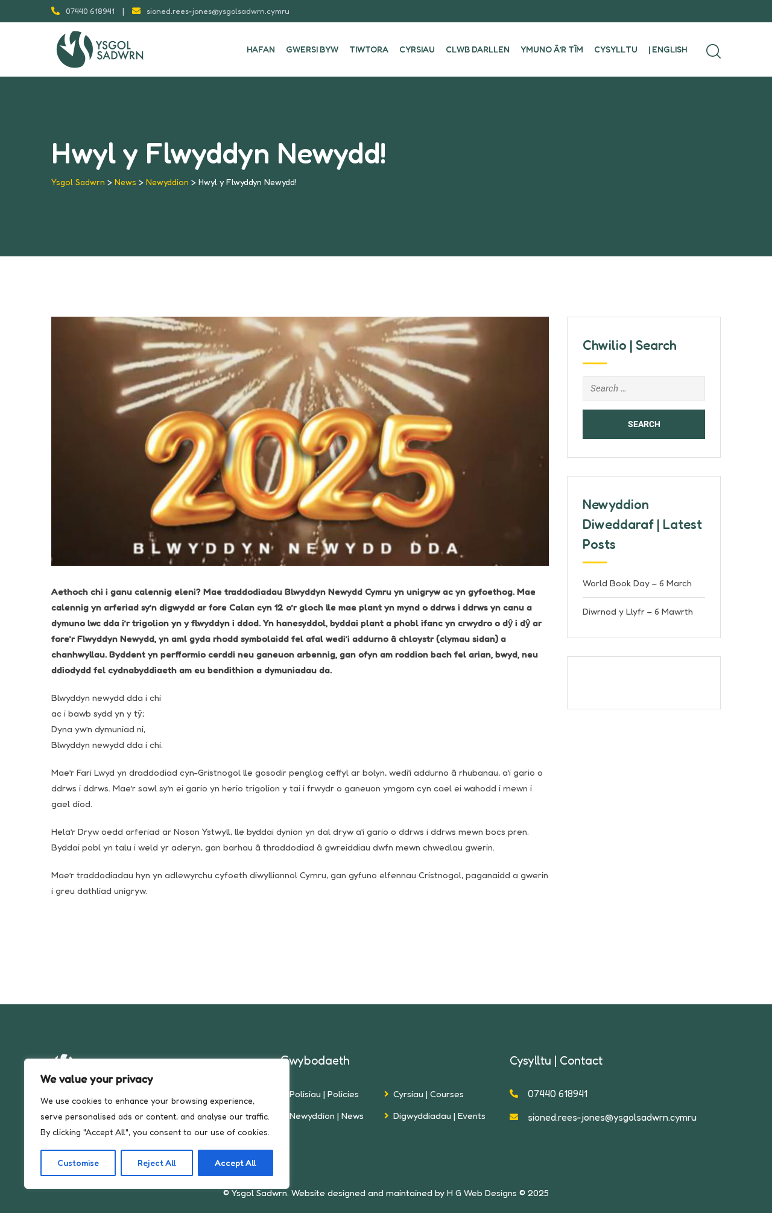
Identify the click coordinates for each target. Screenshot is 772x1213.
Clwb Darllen (478, 49)
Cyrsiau (417, 49)
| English (667, 49)
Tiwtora (368, 49)
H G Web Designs (482, 1193)
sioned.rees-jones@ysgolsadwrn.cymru (218, 11)
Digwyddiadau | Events (439, 1115)
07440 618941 (90, 11)
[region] (157, 1124)
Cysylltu (616, 49)
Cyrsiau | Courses (428, 1094)
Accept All (235, 1163)
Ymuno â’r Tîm (551, 49)
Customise (78, 1163)
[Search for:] (644, 388)
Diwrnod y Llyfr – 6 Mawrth (638, 611)
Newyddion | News (327, 1115)
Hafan (261, 49)
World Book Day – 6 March (637, 583)
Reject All (157, 1163)
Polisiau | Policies (324, 1094)
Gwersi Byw (312, 49)
